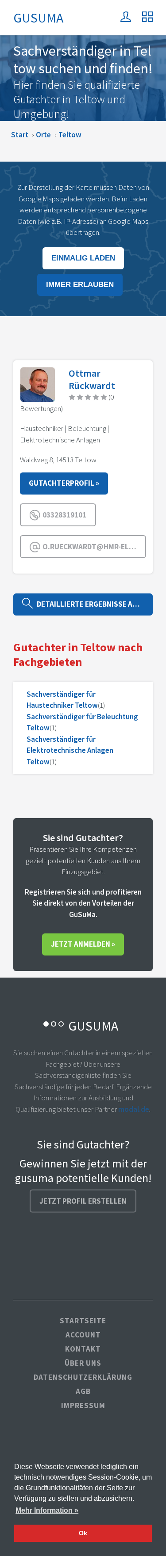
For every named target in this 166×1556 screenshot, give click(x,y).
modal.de (133, 1109)
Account (83, 1335)
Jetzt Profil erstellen (83, 1201)
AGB (83, 1391)
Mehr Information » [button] (46, 1510)
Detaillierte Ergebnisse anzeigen (93, 604)
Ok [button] (83, 1533)
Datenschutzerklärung (83, 1377)
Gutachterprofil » (64, 483)
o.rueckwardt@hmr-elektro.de (93, 546)
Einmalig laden (83, 258)
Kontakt (83, 1349)
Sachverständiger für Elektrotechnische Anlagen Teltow (70, 750)
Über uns (83, 1363)
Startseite (83, 1321)
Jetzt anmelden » (83, 944)
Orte (43, 135)
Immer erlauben (80, 284)
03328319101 (63, 515)
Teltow (69, 135)
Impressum (83, 1405)
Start (19, 135)
